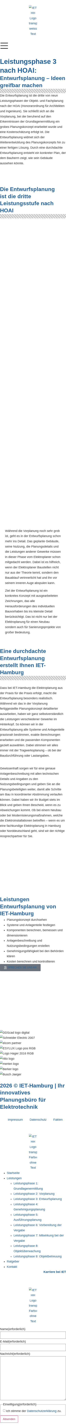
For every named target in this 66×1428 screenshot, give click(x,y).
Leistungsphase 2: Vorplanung (34, 1193)
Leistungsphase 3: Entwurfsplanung (38, 1199)
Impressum (15, 1119)
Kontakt (12, 1266)
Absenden (9, 1419)
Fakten (58, 1119)
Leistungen (14, 1178)
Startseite (13, 1173)
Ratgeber (13, 1261)
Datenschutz (38, 1119)
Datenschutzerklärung (42, 1411)
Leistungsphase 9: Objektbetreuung (38, 1256)
